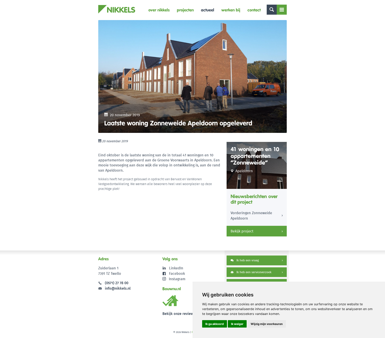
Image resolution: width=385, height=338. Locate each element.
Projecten (185, 9)
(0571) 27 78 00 (116, 282)
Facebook (177, 273)
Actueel (207, 9)
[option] (192, 76)
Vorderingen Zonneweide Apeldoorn (251, 215)
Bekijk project (242, 231)
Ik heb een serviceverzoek (254, 272)
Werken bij (230, 9)
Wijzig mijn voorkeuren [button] (267, 324)
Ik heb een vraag (247, 260)
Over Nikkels (159, 9)
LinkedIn (176, 268)
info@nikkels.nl (117, 288)
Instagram (177, 278)
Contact (254, 9)
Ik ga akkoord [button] (214, 324)
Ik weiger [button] (237, 324)
